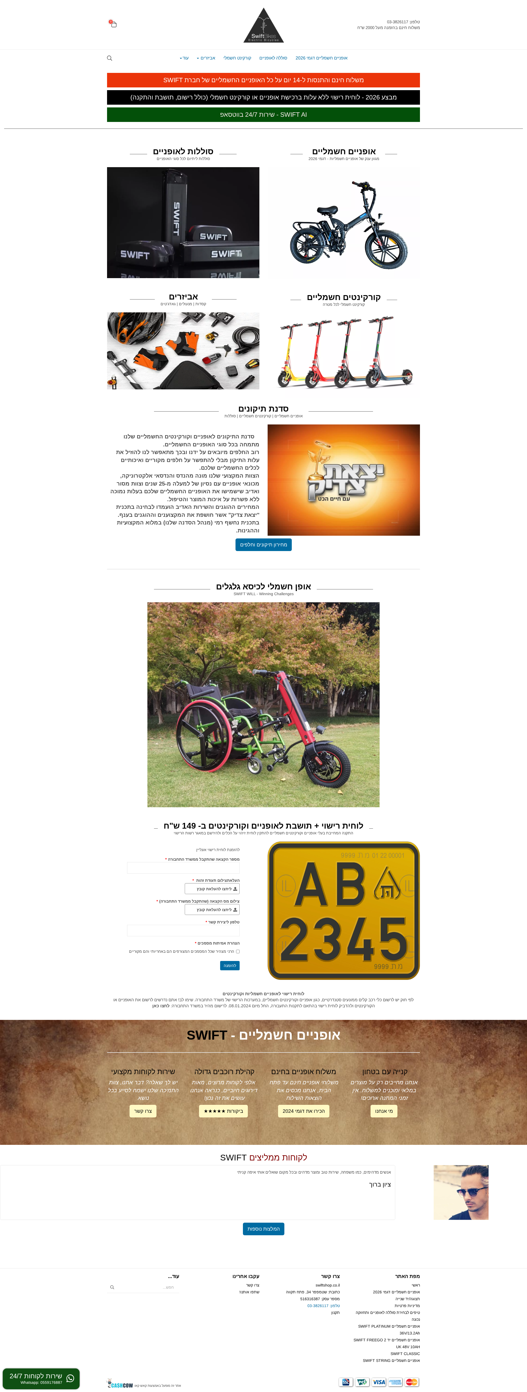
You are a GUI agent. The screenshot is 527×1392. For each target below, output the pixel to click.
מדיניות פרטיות (407, 1305)
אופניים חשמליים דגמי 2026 (321, 58)
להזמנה (230, 965)
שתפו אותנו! (249, 1292)
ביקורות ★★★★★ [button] (223, 1111)
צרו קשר (252, 1285)
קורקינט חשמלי (237, 58)
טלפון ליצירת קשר (223, 922)
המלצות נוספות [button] (264, 1229)
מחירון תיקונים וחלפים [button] (263, 544)
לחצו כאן (161, 1005)
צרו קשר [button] (143, 1111)
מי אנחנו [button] (384, 1111)
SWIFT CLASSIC (405, 1353)
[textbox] (370, 25)
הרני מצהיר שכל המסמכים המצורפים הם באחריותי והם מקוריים (181, 951)
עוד (186, 58)
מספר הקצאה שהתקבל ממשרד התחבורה (202, 859)
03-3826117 (318, 1305)
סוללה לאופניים (273, 58)
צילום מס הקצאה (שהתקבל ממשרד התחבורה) (198, 901)
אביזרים (207, 58)
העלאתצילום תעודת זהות (216, 880)
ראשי (416, 1285)
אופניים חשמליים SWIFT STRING (391, 1360)
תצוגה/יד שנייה (408, 1299)
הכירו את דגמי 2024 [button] (304, 1111)
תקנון (335, 1312)
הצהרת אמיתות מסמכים (217, 943)
